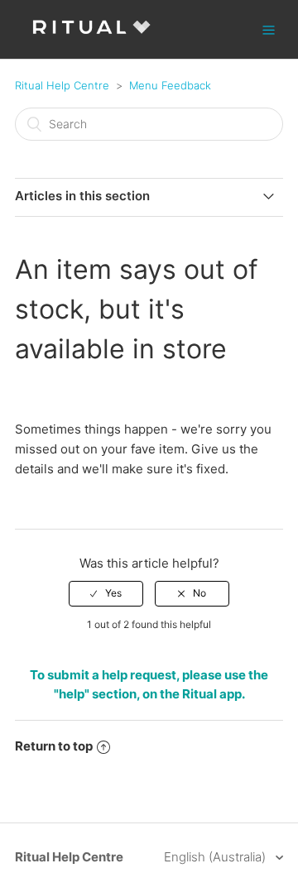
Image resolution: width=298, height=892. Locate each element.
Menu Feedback (170, 85)
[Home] (91, 38)
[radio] (106, 593)
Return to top (54, 746)
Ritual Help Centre (62, 85)
